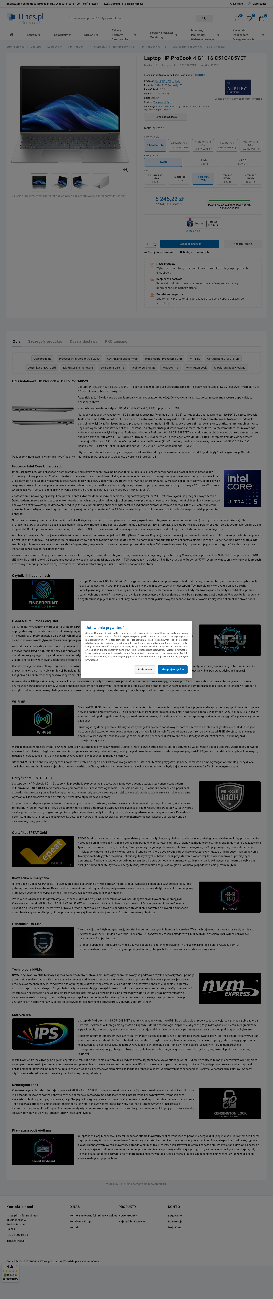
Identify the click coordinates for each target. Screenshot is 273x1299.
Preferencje (145, 669)
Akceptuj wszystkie (172, 669)
